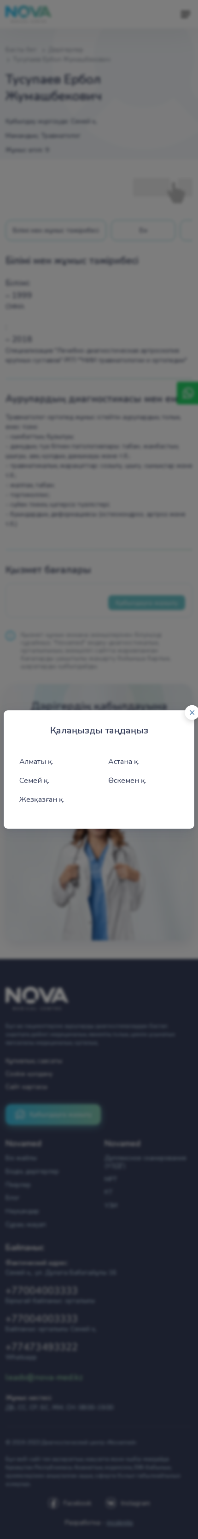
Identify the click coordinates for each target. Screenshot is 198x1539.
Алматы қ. (36, 762)
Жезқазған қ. (41, 799)
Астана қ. (124, 762)
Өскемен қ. (127, 781)
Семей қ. (34, 781)
